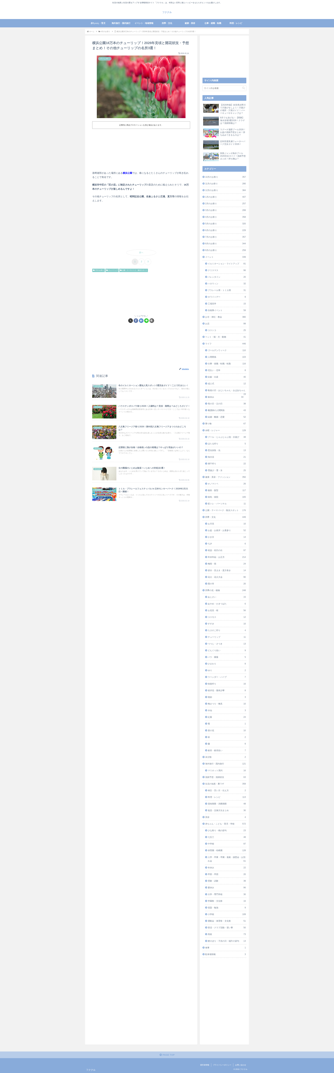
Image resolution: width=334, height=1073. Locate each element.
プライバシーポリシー (222, 1065)
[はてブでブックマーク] (141, 320)
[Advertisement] (141, 149)
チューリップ (113, 270)
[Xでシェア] (130, 320)
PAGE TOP (168, 1055)
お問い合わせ (240, 1065)
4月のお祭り (99, 270)
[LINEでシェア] (146, 320)
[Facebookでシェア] (136, 320)
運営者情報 (204, 1065)
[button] (152, 320)
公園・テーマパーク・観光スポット (134, 270)
